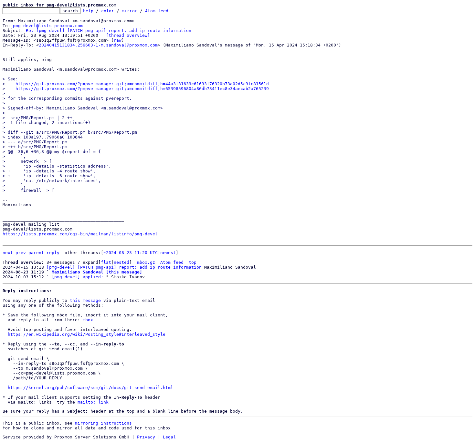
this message (85, 300)
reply (53, 252)
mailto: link (93, 402)
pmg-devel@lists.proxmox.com (48, 25)
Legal (169, 437)
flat (106, 262)
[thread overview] (128, 35)
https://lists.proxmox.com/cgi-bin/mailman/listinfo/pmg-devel (80, 233)
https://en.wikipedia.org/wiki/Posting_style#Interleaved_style (86, 334)
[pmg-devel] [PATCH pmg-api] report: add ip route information (124, 267)
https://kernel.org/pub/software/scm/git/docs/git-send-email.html (90, 387)
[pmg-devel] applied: (77, 276)
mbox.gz (146, 262)
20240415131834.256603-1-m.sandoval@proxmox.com (98, 45)
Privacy (146, 437)
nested (121, 262)
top (192, 262)
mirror (129, 10)
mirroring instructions (103, 423)
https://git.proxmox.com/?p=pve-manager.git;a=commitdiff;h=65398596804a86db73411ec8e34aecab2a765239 (142, 88)
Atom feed (156, 10)
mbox (88, 319)
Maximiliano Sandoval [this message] (97, 272)
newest (168, 252)
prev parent (30, 252)
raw (117, 40)
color (107, 10)
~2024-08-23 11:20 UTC (130, 252)
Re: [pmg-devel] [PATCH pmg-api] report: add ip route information (108, 30)
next (8, 252)
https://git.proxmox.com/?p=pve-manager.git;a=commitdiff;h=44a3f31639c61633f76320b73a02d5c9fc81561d (142, 83)
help (88, 10)
